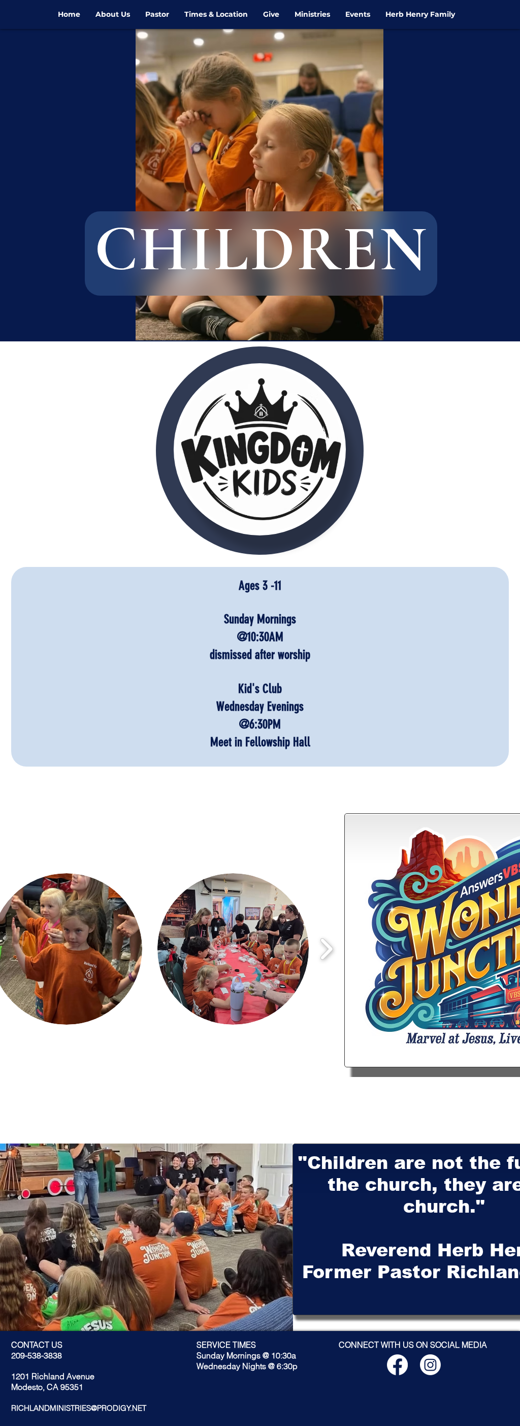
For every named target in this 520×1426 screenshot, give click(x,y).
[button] (233, 949)
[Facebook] (397, 1364)
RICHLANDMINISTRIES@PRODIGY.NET (78, 1408)
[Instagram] (430, 1364)
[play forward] (326, 949)
